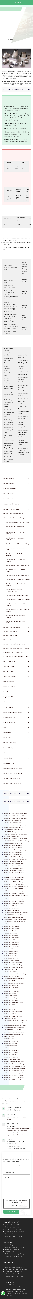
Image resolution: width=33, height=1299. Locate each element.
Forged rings (9, 1251)
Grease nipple (9, 1295)
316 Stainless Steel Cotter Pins (16, 1269)
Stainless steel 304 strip (13, 1236)
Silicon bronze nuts (12, 1227)
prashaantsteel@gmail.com (17, 1130)
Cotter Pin (8, 1265)
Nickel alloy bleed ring (13, 1249)
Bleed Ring (9, 1245)
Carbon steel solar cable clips (14, 1289)
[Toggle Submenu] (28, 478)
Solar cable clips (9, 1285)
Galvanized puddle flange (14, 1276)
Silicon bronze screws (13, 1229)
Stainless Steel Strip (12, 1234)
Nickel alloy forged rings (14, 1256)
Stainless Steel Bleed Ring (14, 1247)
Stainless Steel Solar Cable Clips (15, 1287)
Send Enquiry (11, 1211)
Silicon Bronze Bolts (12, 1225)
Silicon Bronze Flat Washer (14, 1231)
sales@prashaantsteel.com (22, 1128)
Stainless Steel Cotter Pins (14, 1267)
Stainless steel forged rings (15, 1254)
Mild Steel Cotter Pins (13, 1274)
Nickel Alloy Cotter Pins (13, 1272)
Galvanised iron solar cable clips (15, 1293)
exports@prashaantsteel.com (18, 1135)
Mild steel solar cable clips (13, 1291)
